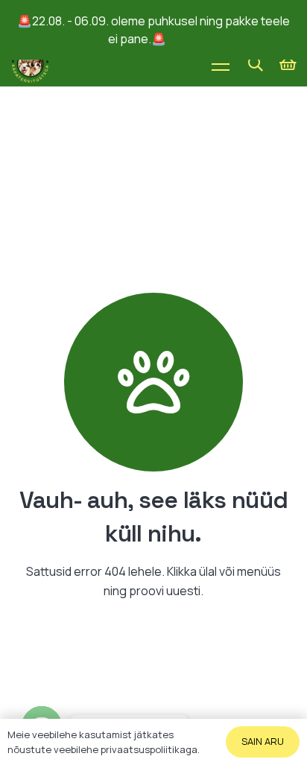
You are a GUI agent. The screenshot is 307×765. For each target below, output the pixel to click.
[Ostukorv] (288, 64)
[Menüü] (220, 64)
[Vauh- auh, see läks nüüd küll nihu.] (153, 382)
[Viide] (30, 64)
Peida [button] (183, 39)
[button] (255, 64)
